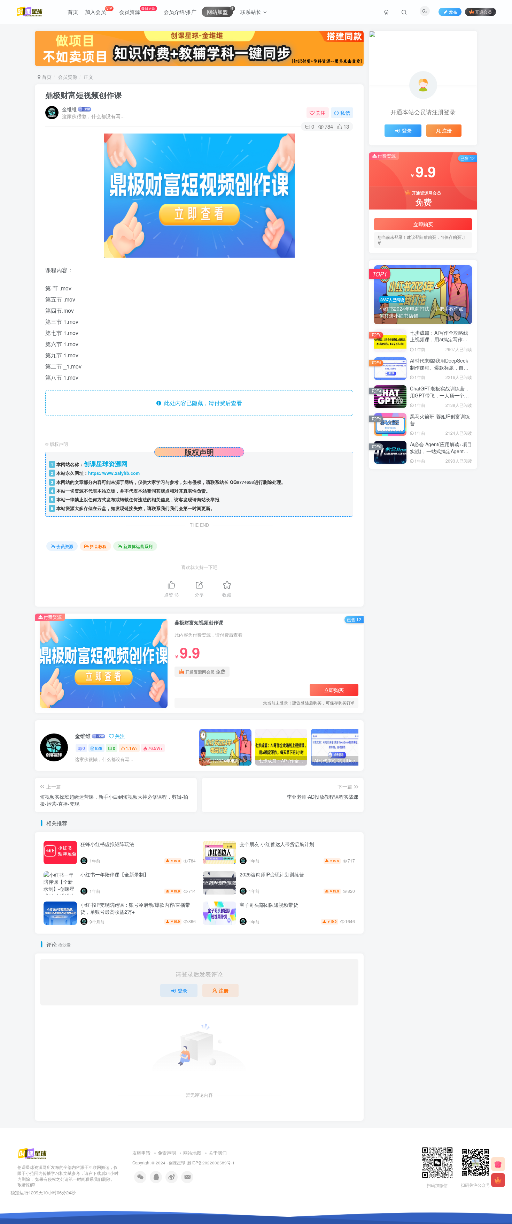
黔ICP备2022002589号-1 (211, 1162)
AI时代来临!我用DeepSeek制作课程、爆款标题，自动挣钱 (439, 367)
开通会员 (483, 12)
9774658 (245, 482)
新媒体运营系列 (138, 546)
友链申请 (141, 1152)
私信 (345, 112)
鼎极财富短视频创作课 (83, 94)
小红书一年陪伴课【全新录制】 (114, 874)
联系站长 (250, 11)
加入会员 (98, 10)
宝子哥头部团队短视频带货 (269, 904)
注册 (223, 990)
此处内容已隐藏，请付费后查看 (201, 403)
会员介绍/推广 (180, 11)
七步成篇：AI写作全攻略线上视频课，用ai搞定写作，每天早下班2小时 (439, 339)
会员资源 (137, 10)
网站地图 (192, 1152)
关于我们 (218, 1152)
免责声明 (167, 1152)
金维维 (69, 109)
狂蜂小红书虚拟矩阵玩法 (107, 844)
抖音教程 (98, 546)
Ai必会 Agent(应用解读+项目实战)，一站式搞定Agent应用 (441, 451)
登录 (182, 990)
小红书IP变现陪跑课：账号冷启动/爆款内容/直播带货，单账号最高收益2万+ (135, 908)
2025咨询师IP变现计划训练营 (272, 874)
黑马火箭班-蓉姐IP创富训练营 (440, 420)
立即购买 (334, 689)
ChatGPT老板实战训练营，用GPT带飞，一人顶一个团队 (440, 395)
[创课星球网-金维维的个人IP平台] (32, 1153)
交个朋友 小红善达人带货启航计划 (277, 844)
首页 (73, 11)
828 (98, 748)
